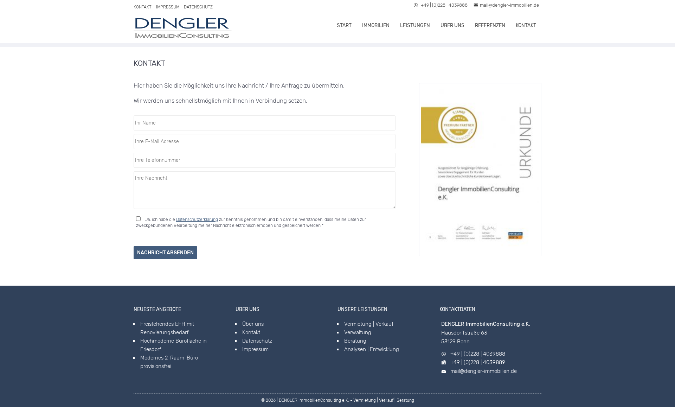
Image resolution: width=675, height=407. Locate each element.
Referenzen (490, 25)
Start (344, 25)
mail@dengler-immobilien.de (509, 5)
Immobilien (376, 25)
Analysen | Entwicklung (371, 349)
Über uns (452, 25)
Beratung (355, 341)
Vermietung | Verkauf (368, 324)
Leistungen (415, 25)
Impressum (167, 7)
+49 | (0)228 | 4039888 (444, 5)
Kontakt (143, 7)
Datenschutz (198, 7)
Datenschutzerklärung (197, 219)
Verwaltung (357, 332)
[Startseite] (183, 28)
